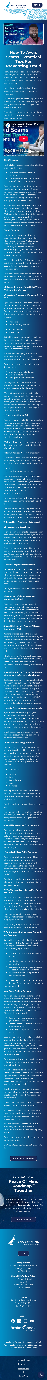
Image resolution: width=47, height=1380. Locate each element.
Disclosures (23, 1368)
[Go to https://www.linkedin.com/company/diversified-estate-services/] (19, 1321)
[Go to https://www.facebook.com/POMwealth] (13, 1321)
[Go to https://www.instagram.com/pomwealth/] (25, 1321)
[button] (23, 1158)
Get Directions (23, 1271)
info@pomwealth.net (26, 1300)
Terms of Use (23, 1364)
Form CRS (23, 1375)
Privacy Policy (23, 1359)
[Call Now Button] (41, 1374)
